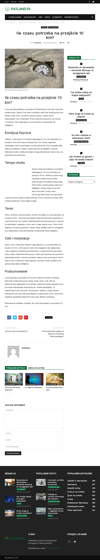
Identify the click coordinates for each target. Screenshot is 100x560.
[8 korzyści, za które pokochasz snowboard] (41, 482)
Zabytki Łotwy (73, 488)
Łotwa (81, 99)
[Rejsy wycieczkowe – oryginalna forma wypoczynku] (41, 511)
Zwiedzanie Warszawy (77, 503)
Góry (40, 17)
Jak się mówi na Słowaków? (16, 331)
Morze (47, 17)
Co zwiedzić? (57, 17)
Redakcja (37, 43)
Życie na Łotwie (81, 120)
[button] (92, 17)
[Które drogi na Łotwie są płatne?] (10, 513)
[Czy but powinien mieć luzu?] (55, 379)
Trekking (44, 27)
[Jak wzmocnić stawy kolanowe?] (14, 379)
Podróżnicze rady (71, 17)
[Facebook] (89, 1)
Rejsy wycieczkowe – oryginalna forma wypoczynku (55, 511)
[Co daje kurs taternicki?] (34, 379)
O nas (7, 2)
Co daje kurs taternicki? (33, 387)
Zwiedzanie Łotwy (75, 506)
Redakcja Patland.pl (80, 80)
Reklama (13, 2)
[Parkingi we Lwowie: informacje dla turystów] (41, 496)
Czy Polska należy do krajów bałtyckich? (23, 499)
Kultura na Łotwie (75, 492)
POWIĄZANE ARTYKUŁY (15, 368)
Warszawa (72, 484)
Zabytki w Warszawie (81, 141)
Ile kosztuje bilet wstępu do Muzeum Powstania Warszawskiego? (53, 334)
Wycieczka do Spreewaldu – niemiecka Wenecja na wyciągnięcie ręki (81, 70)
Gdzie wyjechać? (30, 17)
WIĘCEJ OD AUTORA (36, 368)
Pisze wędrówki (53, 27)
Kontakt (21, 2)
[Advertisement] (66, 8)
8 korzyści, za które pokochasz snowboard (56, 482)
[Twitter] (93, 1)
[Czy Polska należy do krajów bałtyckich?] (10, 498)
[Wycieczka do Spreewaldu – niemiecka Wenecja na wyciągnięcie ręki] (10, 482)
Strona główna (15, 17)
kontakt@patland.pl (53, 548)
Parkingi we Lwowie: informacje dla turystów (56, 496)
